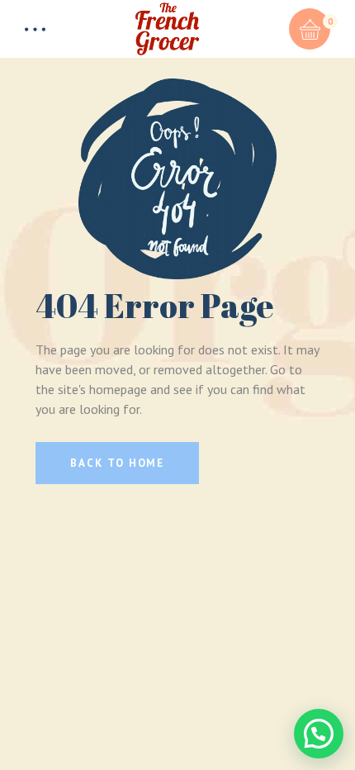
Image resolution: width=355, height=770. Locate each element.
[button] (318, 733)
